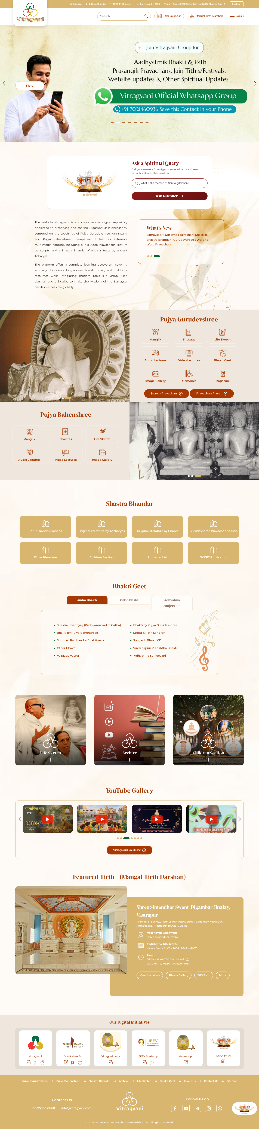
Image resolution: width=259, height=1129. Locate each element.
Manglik (155, 339)
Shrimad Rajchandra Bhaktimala (80, 640)
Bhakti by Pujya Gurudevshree (155, 625)
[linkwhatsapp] (219, 1108)
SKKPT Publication (213, 557)
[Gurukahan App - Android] (73, 1062)
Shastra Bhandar (99, 1081)
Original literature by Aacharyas (101, 531)
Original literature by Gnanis (157, 531)
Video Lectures (189, 360)
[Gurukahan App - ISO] (80, 1062)
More (222, 975)
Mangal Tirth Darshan (209, 15)
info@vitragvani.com (76, 1108)
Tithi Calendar (172, 15)
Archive (124, 1081)
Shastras (189, 339)
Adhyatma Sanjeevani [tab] (172, 603)
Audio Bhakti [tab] (87, 600)
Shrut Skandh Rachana (45, 531)
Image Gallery (155, 381)
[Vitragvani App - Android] (35, 1062)
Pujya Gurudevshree (34, 1081)
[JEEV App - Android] (152, 1062)
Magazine (222, 381)
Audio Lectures (155, 360)
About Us (190, 1081)
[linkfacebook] (174, 1108)
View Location (150, 975)
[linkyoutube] (186, 1108)
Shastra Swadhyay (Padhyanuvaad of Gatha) (89, 625)
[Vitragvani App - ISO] (42, 1062)
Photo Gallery (178, 975)
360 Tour (204, 975)
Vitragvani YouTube (127, 850)
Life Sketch (222, 339)
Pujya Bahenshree (68, 1081)
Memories (189, 381)
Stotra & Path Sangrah (149, 632)
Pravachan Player (209, 393)
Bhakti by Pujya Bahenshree (77, 632)
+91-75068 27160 (43, 1108)
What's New (159, 227)
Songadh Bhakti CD (147, 640)
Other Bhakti (66, 648)
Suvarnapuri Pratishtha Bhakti (155, 648)
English (236, 4)
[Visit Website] (29, 1062)
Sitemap (232, 1081)
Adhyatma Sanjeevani (149, 655)
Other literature (45, 557)
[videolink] (48, 819)
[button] (112, 122)
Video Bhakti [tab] (130, 600)
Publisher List (157, 557)
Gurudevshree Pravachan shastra (214, 531)
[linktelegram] (197, 1108)
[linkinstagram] (208, 1108)
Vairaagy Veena (68, 655)
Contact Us (211, 1081)
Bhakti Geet (222, 360)
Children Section (102, 557)
